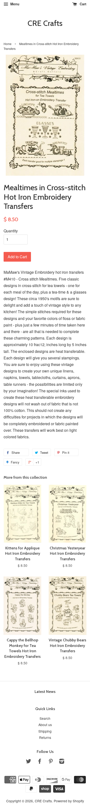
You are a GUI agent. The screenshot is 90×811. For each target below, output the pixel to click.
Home (8, 44)
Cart (82, 3)
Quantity (11, 231)
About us (45, 724)
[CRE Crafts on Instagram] (61, 761)
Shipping (45, 731)
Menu (14, 3)
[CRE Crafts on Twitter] (28, 761)
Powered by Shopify (69, 800)
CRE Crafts (45, 23)
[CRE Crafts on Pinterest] (50, 761)
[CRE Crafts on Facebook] (39, 761)
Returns (45, 737)
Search (45, 718)
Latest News (45, 691)
